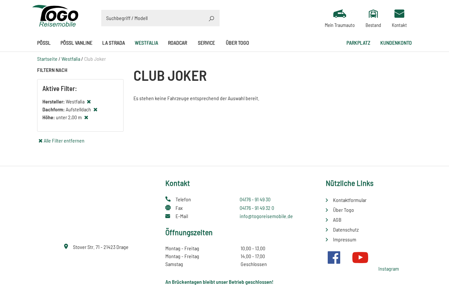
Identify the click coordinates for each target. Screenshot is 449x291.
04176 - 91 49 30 (255, 199)
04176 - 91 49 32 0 (257, 208)
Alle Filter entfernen (64, 140)
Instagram (388, 268)
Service (206, 42)
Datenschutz (346, 229)
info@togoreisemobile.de (266, 216)
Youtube (360, 257)
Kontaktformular (349, 200)
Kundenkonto (396, 42)
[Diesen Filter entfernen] (88, 101)
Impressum (344, 239)
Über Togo (237, 42)
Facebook (334, 257)
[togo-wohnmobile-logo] (55, 15)
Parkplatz (358, 42)
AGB (337, 219)
